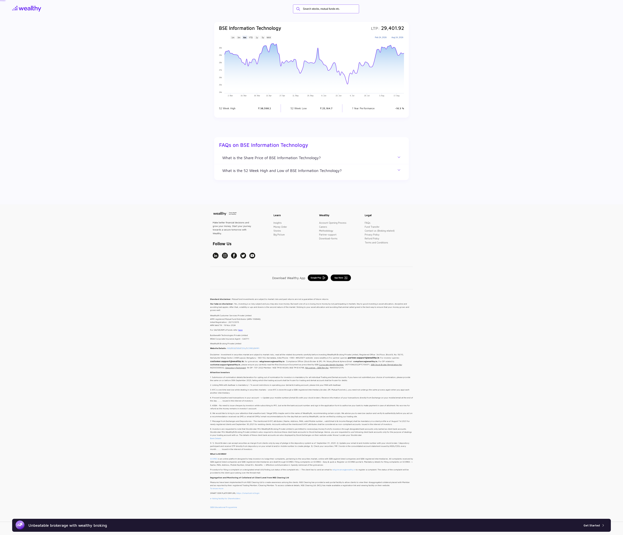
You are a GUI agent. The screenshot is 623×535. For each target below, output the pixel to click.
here (240, 330)
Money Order (280, 226)
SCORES (250, 348)
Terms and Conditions (376, 242)
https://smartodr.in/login (248, 493)
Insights (278, 222)
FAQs (367, 222)
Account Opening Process (332, 222)
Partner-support (327, 234)
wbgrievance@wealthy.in (343, 469)
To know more (216, 488)
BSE (233, 348)
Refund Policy (372, 238)
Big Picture (279, 234)
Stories (277, 230)
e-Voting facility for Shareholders (225, 498)
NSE (229, 348)
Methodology (326, 230)
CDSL (243, 348)
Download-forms (328, 238)
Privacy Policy (372, 234)
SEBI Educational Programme (223, 507)
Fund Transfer (372, 226)
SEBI (238, 348)
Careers (323, 226)
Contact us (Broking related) (380, 230)
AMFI (257, 348)
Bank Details (215, 438)
